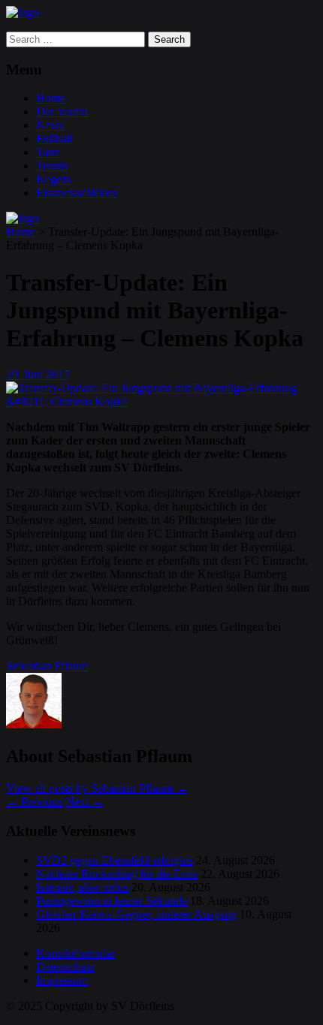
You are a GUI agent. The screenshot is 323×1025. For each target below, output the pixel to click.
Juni (34, 374)
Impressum (62, 980)
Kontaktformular (75, 953)
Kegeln (53, 179)
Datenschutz (65, 966)
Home (50, 98)
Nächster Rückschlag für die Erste (117, 873)
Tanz (47, 152)
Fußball (54, 138)
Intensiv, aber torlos (82, 887)
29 (13, 374)
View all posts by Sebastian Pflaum (97, 788)
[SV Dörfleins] (22, 12)
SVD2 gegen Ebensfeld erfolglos (114, 860)
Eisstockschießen (76, 192)
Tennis (52, 165)
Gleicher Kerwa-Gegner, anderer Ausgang (136, 914)
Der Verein (62, 111)
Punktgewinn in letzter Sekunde (111, 900)
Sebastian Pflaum (47, 665)
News (50, 125)
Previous (34, 801)
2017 (58, 374)
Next (84, 801)
